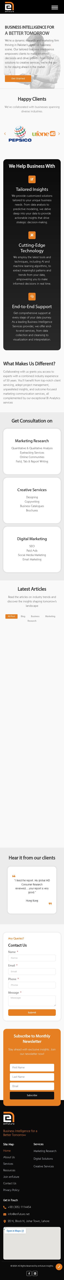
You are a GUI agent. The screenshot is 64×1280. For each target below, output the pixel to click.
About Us (9, 1157)
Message (14, 992)
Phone (12, 979)
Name (12, 952)
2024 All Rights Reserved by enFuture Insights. (33, 1266)
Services (8, 1164)
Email (12, 965)
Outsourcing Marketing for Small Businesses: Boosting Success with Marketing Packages (27, 672)
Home (7, 1151)
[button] (5, 133)
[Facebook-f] (29, 1273)
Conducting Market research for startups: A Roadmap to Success (26, 813)
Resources (9, 1170)
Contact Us (9, 1183)
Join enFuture (11, 1177)
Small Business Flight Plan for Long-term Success (28, 744)
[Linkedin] (34, 1273)
